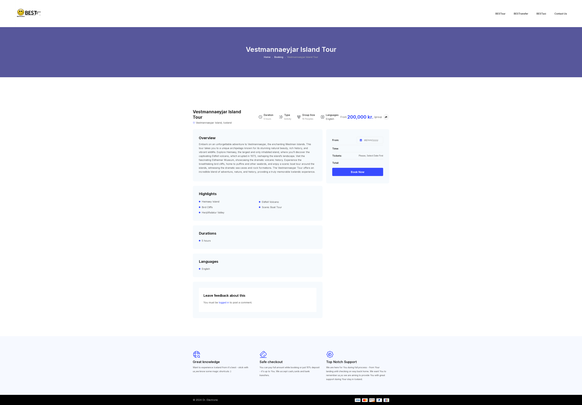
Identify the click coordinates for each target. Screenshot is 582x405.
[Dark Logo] (28, 13)
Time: (335, 148)
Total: (335, 162)
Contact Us (560, 13)
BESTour (500, 13)
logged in (224, 302)
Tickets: (337, 155)
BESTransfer (521, 13)
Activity (287, 119)
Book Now (357, 172)
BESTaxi (541, 13)
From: (335, 140)
